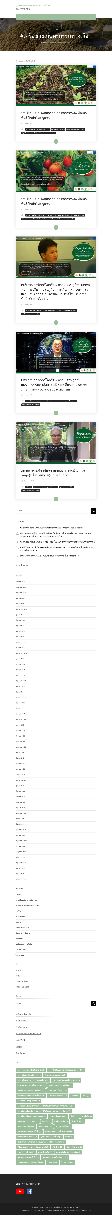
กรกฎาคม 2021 (21, 802)
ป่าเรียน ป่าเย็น (61, 1121)
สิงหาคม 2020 (20, 846)
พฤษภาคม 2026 (21, 592)
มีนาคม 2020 (20, 874)
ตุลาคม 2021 (20, 785)
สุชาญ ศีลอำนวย (74, 1147)
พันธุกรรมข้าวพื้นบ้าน (23, 933)
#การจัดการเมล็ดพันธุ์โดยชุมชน (35, 215)
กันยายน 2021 (20, 791)
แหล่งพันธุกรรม (21, 950)
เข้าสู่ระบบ (19, 970)
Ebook (74, 1096)
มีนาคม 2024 (20, 692)
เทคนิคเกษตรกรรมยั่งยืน (24, 944)
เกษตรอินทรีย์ (45, 1152)
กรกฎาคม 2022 (21, 741)
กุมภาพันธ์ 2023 (21, 708)
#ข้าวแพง (29, 487)
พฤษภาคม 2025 (21, 626)
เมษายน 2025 (20, 631)
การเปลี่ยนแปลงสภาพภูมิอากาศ (26, 900)
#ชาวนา (35, 487)
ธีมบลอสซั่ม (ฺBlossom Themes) (61, 1210)
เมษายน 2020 (20, 868)
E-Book (19, 894)
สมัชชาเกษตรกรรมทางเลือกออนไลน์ (33, 1147)
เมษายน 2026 (20, 598)
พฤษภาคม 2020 (21, 863)
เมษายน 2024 (20, 686)
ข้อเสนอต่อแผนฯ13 (57, 1116)
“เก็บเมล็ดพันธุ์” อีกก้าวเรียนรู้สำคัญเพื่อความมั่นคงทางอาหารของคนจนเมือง (52, 528)
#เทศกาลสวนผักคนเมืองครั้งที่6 (31, 1096)
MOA (85, 1096)
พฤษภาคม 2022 (21, 747)
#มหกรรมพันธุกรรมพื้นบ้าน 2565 (52, 310)
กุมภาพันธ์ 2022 (21, 763)
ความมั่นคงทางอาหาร (28, 1121)
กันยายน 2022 (20, 730)
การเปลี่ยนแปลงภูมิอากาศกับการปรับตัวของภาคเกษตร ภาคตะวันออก (45, 1106)
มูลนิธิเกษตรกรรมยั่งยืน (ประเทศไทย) (33, 5)
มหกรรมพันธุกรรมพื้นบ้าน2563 (58, 1132)
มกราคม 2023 (20, 714)
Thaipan (19, 1047)
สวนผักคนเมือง (22, 1020)
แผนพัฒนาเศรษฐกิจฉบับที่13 (55, 1157)
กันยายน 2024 (20, 664)
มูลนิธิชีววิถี (20, 1040)
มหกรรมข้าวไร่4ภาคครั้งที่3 (29, 1132)
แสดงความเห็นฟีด (22, 981)
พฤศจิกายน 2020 (21, 841)
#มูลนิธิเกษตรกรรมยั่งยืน (29, 132)
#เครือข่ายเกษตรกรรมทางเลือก (46, 132)
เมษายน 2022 (20, 752)
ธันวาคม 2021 (20, 774)
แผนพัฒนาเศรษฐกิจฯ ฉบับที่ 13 (30, 1162)
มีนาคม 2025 (20, 637)
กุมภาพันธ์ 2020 (21, 879)
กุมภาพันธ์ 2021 (21, 830)
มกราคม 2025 (20, 648)
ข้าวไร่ (74, 1116)
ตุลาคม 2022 (20, 725)
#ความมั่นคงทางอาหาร (58, 129)
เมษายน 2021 (20, 819)
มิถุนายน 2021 (20, 808)
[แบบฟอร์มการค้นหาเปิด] (92, 17)
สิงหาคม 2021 (20, 796)
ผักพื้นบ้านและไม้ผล (22, 928)
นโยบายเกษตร (20, 916)
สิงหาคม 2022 (20, 736)
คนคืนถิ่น (87, 1116)
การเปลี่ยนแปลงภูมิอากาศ (29, 1101)
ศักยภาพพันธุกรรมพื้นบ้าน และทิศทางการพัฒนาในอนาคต (41, 1142)
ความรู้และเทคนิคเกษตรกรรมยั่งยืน (27, 905)
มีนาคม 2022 (20, 758)
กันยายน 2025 (20, 620)
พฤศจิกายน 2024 (21, 653)
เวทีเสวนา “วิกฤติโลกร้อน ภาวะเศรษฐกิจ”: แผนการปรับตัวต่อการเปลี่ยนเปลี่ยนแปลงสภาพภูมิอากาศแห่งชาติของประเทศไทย (54, 384)
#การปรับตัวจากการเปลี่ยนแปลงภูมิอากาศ (37, 129)
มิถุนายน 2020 (20, 857)
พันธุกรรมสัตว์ (45, 1126)
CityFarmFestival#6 (58, 1096)
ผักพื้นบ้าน (77, 1121)
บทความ (18, 922)
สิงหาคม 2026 (20, 582)
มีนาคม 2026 (20, 604)
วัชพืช (68, 1137)
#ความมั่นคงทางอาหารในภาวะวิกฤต (33, 1080)
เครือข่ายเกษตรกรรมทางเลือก (28, 1034)
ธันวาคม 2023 (20, 703)
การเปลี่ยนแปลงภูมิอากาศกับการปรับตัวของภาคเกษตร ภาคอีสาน (44, 1111)
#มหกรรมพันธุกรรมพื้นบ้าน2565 (75, 129)
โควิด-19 (52, 1162)
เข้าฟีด (18, 976)
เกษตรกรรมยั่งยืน (26, 1152)
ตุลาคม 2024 (20, 659)
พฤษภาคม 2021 (21, 813)
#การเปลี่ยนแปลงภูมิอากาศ (33, 310)
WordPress (87, 1210)
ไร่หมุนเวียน (67, 1162)
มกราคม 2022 (20, 769)
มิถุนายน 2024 (20, 675)
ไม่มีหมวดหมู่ (20, 955)
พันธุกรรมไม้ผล (63, 1126)
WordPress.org (22, 987)
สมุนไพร (57, 1147)
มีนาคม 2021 (20, 824)
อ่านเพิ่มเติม (52, 141)
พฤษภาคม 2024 (21, 681)
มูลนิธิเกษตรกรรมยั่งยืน (51, 1137)
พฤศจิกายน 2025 (21, 609)
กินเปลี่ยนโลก (21, 1053)
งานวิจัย (18, 911)
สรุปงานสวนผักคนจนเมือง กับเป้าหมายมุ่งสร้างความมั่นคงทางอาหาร (49, 556)
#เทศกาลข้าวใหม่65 (57, 1090)
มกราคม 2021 (20, 835)
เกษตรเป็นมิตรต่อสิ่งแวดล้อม (68, 1152)
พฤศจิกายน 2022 (21, 719)
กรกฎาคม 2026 (21, 587)
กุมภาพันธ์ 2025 (21, 642)
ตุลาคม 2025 (20, 615)
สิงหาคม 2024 (20, 670)
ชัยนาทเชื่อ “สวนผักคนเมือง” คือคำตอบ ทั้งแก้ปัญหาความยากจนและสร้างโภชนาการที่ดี (57, 542)
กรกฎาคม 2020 (21, 852)
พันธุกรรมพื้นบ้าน (26, 1126)
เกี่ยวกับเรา (19, 939)
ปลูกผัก (46, 1121)
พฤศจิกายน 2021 (21, 780)
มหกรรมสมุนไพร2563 (27, 1137)
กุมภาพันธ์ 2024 (21, 697)
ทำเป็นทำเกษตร (22, 1027)
